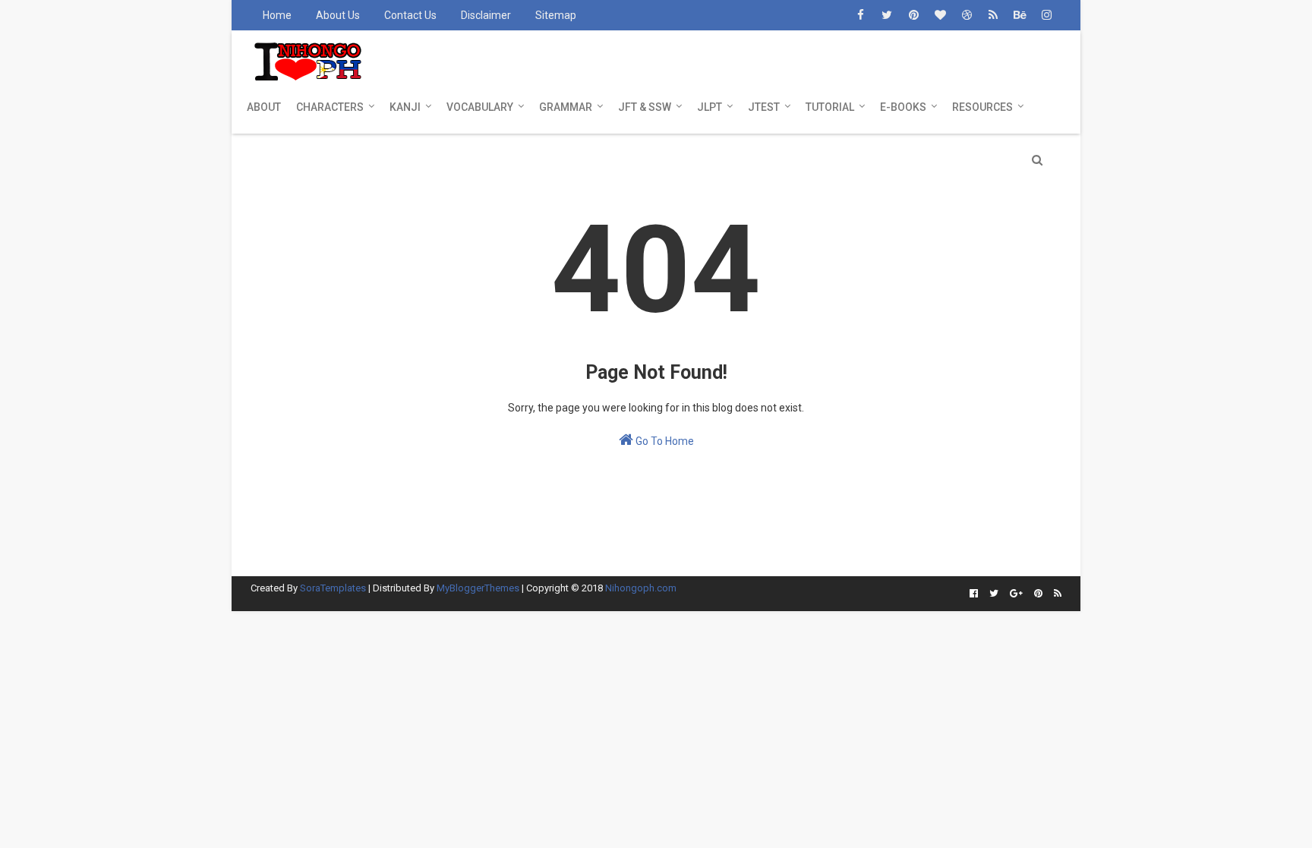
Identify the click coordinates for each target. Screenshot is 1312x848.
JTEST (764, 107)
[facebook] (860, 15)
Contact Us (410, 15)
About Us (338, 15)
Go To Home (663, 441)
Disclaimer (486, 15)
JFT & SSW (644, 107)
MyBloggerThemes (478, 588)
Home (277, 15)
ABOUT (264, 107)
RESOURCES (982, 107)
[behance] (1019, 15)
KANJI (405, 107)
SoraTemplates (333, 588)
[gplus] (1016, 593)
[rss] (993, 15)
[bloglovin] (940, 15)
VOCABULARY (479, 107)
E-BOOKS (903, 107)
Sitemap (555, 15)
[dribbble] (966, 15)
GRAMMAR (565, 107)
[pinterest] (913, 15)
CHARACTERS (330, 107)
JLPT (709, 107)
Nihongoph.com (640, 588)
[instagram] (1046, 15)
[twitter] (886, 15)
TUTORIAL (830, 107)
